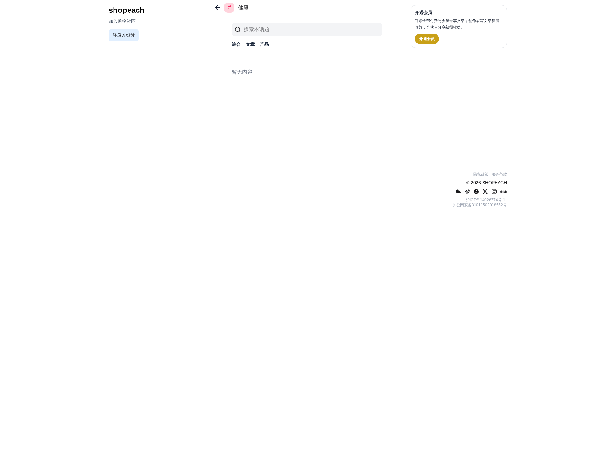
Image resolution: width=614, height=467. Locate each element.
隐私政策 (481, 174)
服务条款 (499, 174)
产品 (264, 44)
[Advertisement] (459, 109)
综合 (236, 44)
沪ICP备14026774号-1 (485, 200)
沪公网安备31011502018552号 (480, 205)
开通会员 (427, 39)
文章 (250, 44)
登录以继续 (124, 35)
